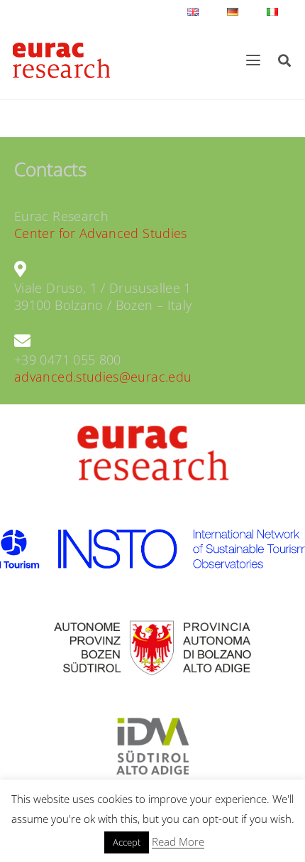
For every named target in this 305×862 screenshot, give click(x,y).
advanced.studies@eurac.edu (103, 376)
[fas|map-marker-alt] (20, 269)
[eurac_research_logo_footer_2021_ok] (61, 60)
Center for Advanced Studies (100, 233)
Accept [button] (126, 842)
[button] (253, 60)
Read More (178, 841)
